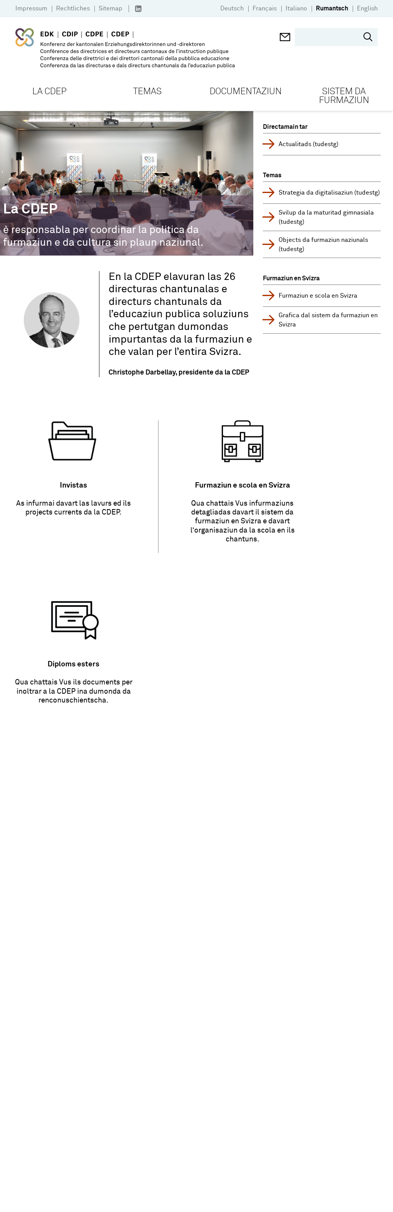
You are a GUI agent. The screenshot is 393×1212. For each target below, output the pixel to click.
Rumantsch (332, 8)
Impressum (31, 8)
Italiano (296, 8)
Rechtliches (73, 8)
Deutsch (232, 8)
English (367, 8)
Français (265, 8)
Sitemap (110, 8)
